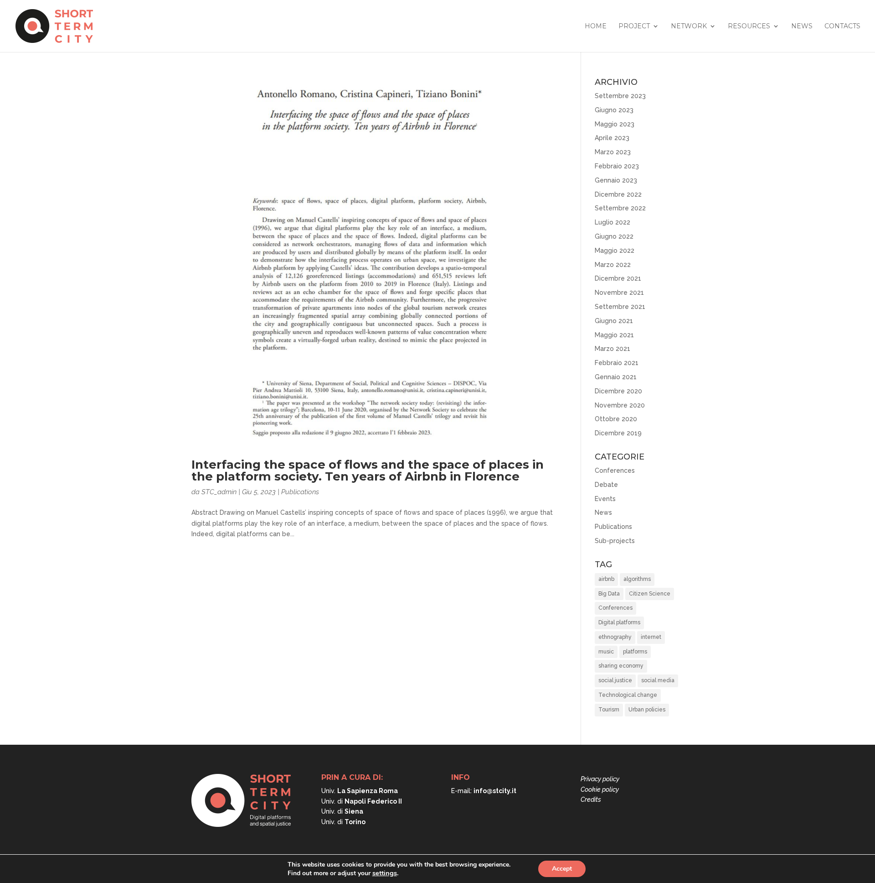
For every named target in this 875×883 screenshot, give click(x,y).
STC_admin (219, 492)
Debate (606, 484)
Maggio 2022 (614, 250)
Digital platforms (619, 622)
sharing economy (620, 666)
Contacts (842, 26)
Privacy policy (600, 779)
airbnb (606, 579)
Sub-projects (615, 540)
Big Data (609, 593)
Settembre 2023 (620, 95)
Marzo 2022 (613, 264)
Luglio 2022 (612, 222)
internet (651, 637)
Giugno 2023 (614, 110)
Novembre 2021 (619, 292)
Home (596, 26)
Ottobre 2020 (616, 419)
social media (657, 680)
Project (634, 26)
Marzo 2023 (613, 152)
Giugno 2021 (614, 320)
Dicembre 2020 (618, 391)
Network (689, 26)
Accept (562, 868)
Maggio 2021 (614, 335)
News (802, 26)
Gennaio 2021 (616, 377)
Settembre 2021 (620, 306)
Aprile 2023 (612, 137)
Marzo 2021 (612, 348)
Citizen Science (649, 593)
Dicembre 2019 (618, 433)
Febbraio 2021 (616, 362)
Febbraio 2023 (617, 166)
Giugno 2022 (614, 236)
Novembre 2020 (620, 405)
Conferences (615, 470)
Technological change (627, 695)
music (606, 651)
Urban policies (646, 709)
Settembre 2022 (620, 208)
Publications (300, 492)
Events (605, 498)
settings (384, 873)
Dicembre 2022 (618, 194)
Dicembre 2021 (618, 278)
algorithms (637, 579)
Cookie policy (600, 789)
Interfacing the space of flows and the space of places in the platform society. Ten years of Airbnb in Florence (367, 470)
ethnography (615, 637)
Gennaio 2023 (616, 180)
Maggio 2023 (614, 124)
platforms (635, 651)
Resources (749, 26)
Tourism (608, 709)
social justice (615, 680)
